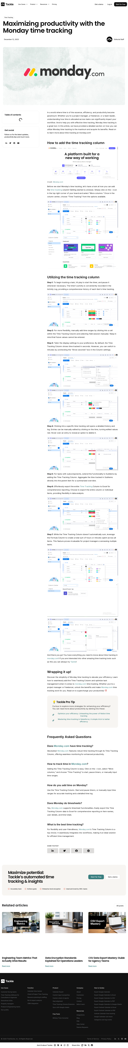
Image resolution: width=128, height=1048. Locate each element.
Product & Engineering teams (10, 1007)
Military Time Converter (60, 1018)
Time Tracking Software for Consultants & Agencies (10, 996)
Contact (79, 1001)
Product (55, 988)
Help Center (80, 1024)
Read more (6, 966)
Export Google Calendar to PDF (104, 1001)
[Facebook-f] (14, 143)
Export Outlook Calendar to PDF (104, 1010)
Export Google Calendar (102, 992)
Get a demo (99, 4)
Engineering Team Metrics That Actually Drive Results (19, 959)
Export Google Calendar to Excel (105, 995)
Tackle (73, 662)
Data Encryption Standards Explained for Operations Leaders (64, 959)
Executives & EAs (7, 1000)
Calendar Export (58, 992)
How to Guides (99, 988)
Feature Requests (82, 1027)
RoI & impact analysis (35, 1000)
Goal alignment (58, 1001)
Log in (109, 4)
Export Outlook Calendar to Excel (105, 1007)
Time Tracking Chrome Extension (64, 1004)
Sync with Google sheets (61, 1007)
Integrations (81, 1015)
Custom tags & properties (61, 995)
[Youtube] (18, 143)
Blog (78, 1018)
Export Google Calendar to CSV (104, 998)
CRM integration (33, 1003)
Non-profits (5, 1010)
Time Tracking (8, 17)
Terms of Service (93, 1039)
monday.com (52, 658)
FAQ (78, 1021)
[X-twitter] (118, 1038)
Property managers (7, 1003)
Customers (80, 995)
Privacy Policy (106, 1039)
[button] (52, 850)
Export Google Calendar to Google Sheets (108, 1004)
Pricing (79, 998)
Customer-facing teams (9, 992)
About (79, 992)
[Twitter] (10, 143)
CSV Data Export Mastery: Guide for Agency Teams (106, 959)
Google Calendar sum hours (103, 1016)
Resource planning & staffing (37, 997)
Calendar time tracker (35, 991)
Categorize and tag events (103, 1020)
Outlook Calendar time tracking (104, 1013)
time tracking (56, 190)
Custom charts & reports (61, 998)
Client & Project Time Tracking (38, 994)
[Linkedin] (6, 143)
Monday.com (58, 182)
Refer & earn (81, 1004)
